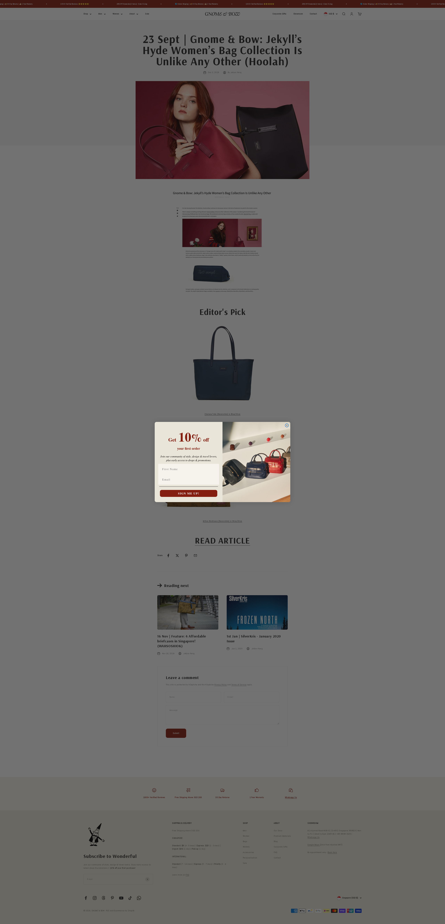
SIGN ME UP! (188, 493)
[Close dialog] (287, 425)
